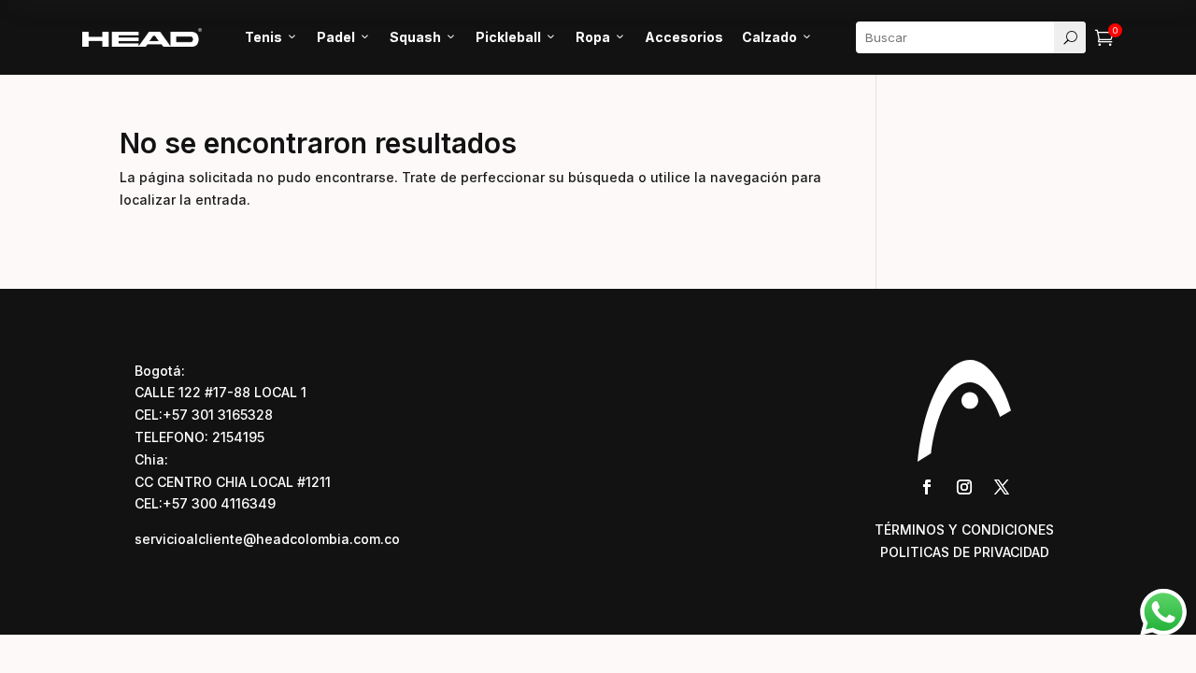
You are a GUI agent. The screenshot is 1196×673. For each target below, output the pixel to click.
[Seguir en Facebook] (927, 487)
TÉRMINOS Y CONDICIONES (964, 529)
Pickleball (516, 37)
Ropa (601, 37)
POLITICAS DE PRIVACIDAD (964, 552)
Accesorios (684, 37)
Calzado (777, 37)
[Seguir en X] (1002, 487)
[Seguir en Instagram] (964, 487)
